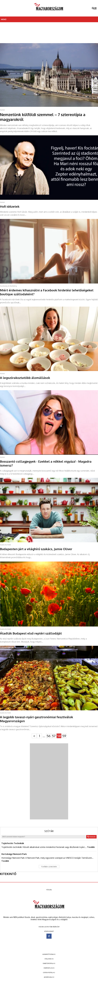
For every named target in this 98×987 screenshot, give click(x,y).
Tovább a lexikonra (49, 867)
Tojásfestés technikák (12, 843)
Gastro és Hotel (5, 545)
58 (59, 736)
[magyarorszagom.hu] (49, 8)
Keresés (92, 837)
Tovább (91, 847)
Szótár (49, 831)
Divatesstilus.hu (49, 968)
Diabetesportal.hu (49, 963)
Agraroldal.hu (49, 977)
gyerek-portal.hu (49, 972)
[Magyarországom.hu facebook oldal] (49, 936)
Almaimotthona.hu (49, 954)
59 (64, 736)
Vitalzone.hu (49, 959)
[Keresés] (93, 8)
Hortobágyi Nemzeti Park (14, 854)
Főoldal (49, 889)
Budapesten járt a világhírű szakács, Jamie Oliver (36, 549)
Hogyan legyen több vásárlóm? (49, 927)
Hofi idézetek (9, 206)
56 (48, 736)
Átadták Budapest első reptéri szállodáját (31, 633)
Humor (2, 110)
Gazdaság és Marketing (8, 286)
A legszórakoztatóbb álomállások (25, 378)
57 (54, 736)
